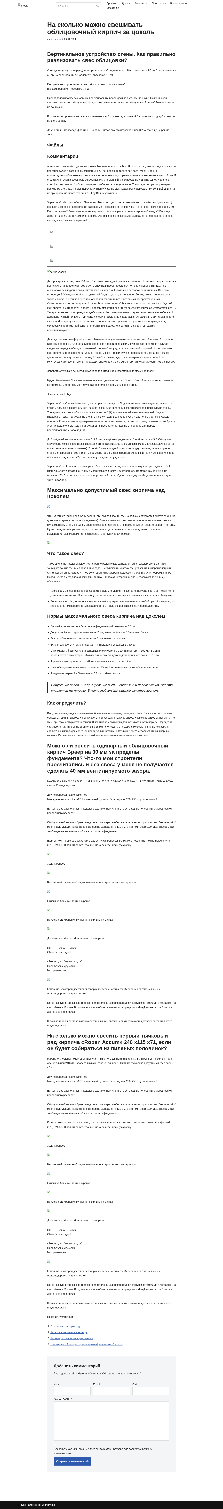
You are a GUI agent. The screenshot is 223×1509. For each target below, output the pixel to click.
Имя (57, 1384)
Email (97, 1384)
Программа (159, 3)
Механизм (141, 3)
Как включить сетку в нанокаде (69, 1332)
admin (58, 39)
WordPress (48, 1504)
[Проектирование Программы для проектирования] (34, 5)
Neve (21, 1504)
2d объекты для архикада (65, 1326)
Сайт (135, 1384)
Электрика (113, 8)
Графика (112, 3)
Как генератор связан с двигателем (71, 1338)
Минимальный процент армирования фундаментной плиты (86, 1344)
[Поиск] (97, 5)
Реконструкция (179, 3)
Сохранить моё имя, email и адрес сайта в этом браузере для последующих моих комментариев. (103, 1451)
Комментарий (63, 1399)
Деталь (126, 3)
